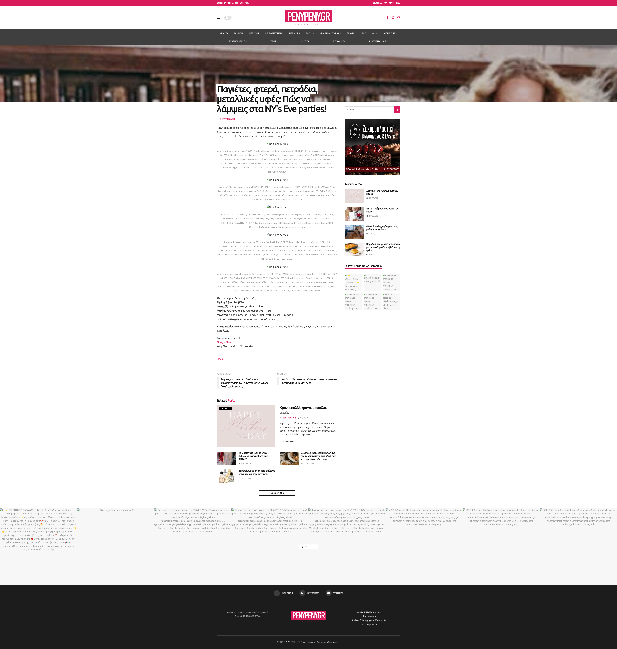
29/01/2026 (245, 464)
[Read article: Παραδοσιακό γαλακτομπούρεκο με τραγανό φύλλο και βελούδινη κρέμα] (354, 249)
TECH (273, 41)
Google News (224, 342)
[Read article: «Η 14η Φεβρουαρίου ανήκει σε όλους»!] (354, 214)
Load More (277, 493)
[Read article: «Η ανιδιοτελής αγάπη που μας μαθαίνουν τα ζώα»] (354, 232)
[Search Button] (397, 109)
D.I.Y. (375, 33)
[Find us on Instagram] (393, 17)
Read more (291, 441)
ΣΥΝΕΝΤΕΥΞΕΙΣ (237, 41)
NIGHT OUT (389, 33)
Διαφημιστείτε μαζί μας (227, 3)
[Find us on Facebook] (387, 17)
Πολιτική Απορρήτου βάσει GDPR (369, 620)
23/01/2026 (308, 464)
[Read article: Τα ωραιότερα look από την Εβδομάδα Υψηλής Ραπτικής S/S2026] (226, 458)
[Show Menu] (218, 18)
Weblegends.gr (333, 642)
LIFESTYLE (254, 33)
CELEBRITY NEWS (274, 33)
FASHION (238, 33)
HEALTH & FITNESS (329, 33)
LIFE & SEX (294, 33)
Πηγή (220, 358)
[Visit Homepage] (308, 17)
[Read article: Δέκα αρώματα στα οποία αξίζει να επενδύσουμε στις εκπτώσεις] (226, 476)
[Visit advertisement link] (372, 147)
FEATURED (225, 408)
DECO (364, 33)
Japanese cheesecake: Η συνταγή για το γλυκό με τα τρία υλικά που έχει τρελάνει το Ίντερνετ (318, 456)
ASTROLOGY (339, 41)
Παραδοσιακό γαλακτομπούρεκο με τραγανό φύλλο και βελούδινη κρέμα (383, 247)
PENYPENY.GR (227, 119)
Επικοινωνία (245, 3)
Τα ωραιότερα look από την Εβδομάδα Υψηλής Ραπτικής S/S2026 (253, 456)
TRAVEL (351, 33)
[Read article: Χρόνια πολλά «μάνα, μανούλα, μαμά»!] (246, 426)
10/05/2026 (305, 418)
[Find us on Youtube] (398, 17)
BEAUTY (224, 33)
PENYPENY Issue (377, 41)
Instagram (309, 547)
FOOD (309, 33)
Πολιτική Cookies (370, 624)
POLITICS (304, 41)
